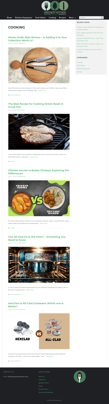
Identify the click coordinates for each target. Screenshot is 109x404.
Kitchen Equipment (23, 18)
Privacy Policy (43, 389)
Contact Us (42, 380)
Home (9, 18)
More (71, 18)
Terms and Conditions (45, 392)
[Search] (102, 17)
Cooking (52, 18)
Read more (42, 90)
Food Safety (40, 18)
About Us (41, 376)
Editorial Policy (43, 383)
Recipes (62, 18)
